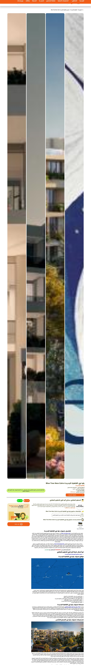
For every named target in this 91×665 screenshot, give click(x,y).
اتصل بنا (27, 500)
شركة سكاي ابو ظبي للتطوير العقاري (72, 606)
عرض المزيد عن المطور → (70, 507)
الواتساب (47, 549)
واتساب (20, 500)
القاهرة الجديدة (74, 9)
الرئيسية (80, 9)
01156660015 (58, 549)
